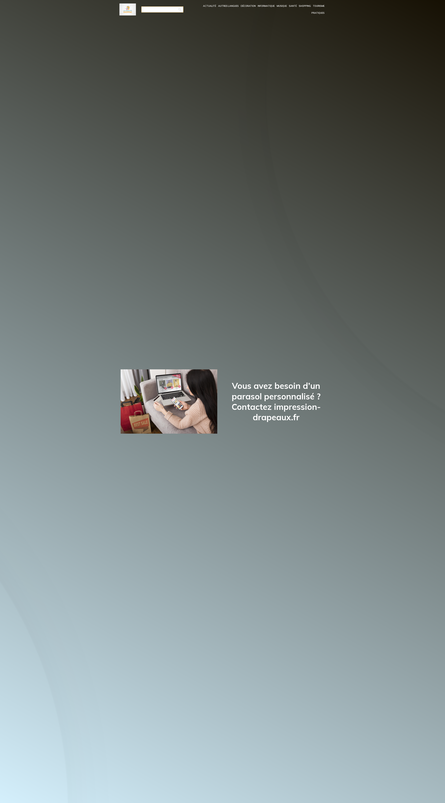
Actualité (209, 6)
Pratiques (318, 12)
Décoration (248, 6)
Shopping (305, 6)
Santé (293, 6)
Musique (282, 6)
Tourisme (319, 6)
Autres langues (228, 6)
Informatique (266, 6)
